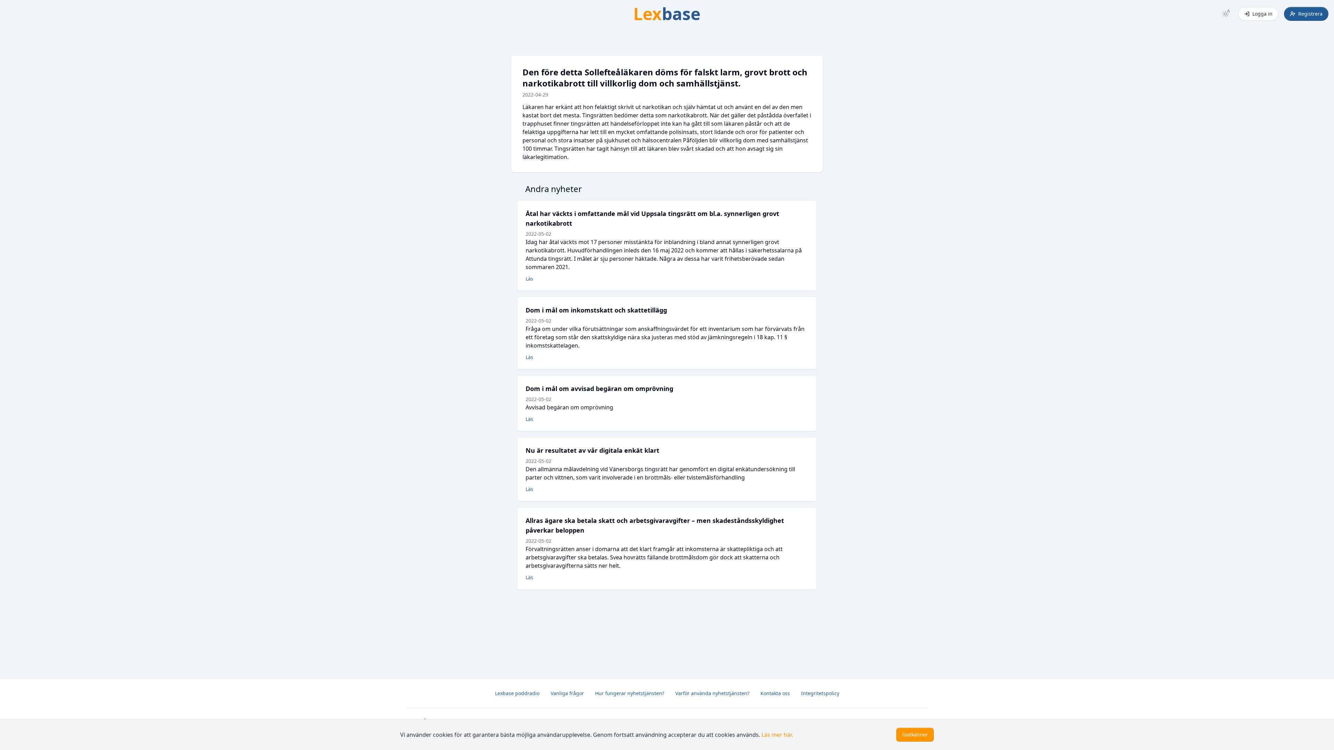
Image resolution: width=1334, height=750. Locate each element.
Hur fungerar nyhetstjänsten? (629, 693)
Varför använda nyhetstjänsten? (712, 693)
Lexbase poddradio (517, 693)
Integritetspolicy (820, 693)
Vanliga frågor (567, 693)
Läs (529, 278)
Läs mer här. (777, 735)
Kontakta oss (775, 693)
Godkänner (915, 734)
